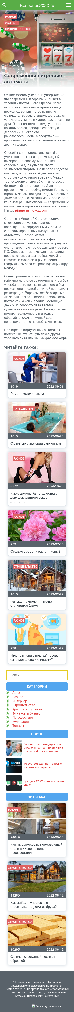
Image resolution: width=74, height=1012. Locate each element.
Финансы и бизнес (26, 713)
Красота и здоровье (27, 709)
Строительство (23, 705)
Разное (10, 17)
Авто (16, 692)
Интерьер (19, 700)
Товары (18, 725)
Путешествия (22, 717)
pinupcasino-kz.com (31, 210)
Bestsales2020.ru (37, 5)
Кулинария (20, 721)
